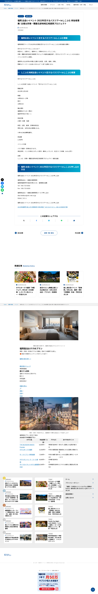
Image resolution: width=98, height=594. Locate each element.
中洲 (21, 396)
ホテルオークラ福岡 (26, 450)
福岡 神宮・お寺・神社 (79, 5)
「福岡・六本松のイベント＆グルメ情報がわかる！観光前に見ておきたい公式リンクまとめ (79, 488)
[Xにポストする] (24, 220)
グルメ (91, 5)
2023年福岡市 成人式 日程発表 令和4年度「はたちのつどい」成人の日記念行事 (43, 207)
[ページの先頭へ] (93, 590)
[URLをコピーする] (74, 220)
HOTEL (68, 5)
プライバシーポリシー (72, 483)
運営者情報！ (70, 494)
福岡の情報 (44, 5)
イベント (52, 5)
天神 (21, 393)
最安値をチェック (25, 366)
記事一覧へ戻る (49, 233)
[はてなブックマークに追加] (49, 220)
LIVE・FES (61, 5)
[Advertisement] (49, 253)
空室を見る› (23, 386)
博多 (21, 391)
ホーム (68, 479)
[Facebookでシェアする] (36, 220)
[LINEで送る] (61, 220)
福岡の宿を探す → (25, 359)
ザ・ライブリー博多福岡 (27, 454)
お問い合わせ (70, 498)
